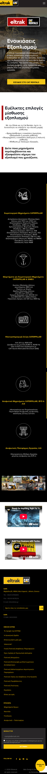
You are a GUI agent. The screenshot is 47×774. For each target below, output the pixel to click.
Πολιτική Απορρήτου (11, 658)
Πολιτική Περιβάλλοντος (13, 681)
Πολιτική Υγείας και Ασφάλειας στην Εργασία (20, 677)
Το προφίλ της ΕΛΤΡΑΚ (12, 631)
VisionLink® (8, 644)
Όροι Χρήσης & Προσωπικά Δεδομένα (18, 653)
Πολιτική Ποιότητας (11, 686)
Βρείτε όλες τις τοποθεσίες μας (16, 608)
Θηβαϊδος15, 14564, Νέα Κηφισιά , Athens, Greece (21, 591)
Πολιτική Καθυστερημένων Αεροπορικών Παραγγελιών (19, 670)
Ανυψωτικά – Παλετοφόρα (14, 720)
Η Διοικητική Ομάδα (11, 635)
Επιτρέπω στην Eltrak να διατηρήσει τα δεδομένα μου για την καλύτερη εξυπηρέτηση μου (23, 741)
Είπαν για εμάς (9, 694)
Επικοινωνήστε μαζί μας (12, 640)
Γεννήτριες (8, 716)
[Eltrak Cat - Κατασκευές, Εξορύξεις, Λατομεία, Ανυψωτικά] (10, 3)
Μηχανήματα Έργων (11, 707)
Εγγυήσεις (7, 690)
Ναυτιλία (7, 712)
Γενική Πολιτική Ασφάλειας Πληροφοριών (19, 649)
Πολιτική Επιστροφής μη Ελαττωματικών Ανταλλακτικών (19, 663)
